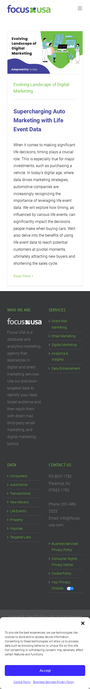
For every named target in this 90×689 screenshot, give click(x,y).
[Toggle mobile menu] (80, 8)
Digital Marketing (64, 345)
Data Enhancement (66, 368)
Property (16, 520)
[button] (82, 623)
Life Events (18, 511)
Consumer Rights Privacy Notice (64, 562)
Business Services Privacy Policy (53, 682)
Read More (22, 276)
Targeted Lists (20, 537)
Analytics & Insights (60, 356)
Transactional (20, 493)
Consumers (18, 476)
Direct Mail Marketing (59, 324)
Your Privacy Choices (61, 585)
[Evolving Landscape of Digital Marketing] (45, 52)
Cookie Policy (22, 682)
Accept (45, 670)
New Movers (19, 502)
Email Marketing (64, 336)
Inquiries (16, 528)
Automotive (18, 485)
